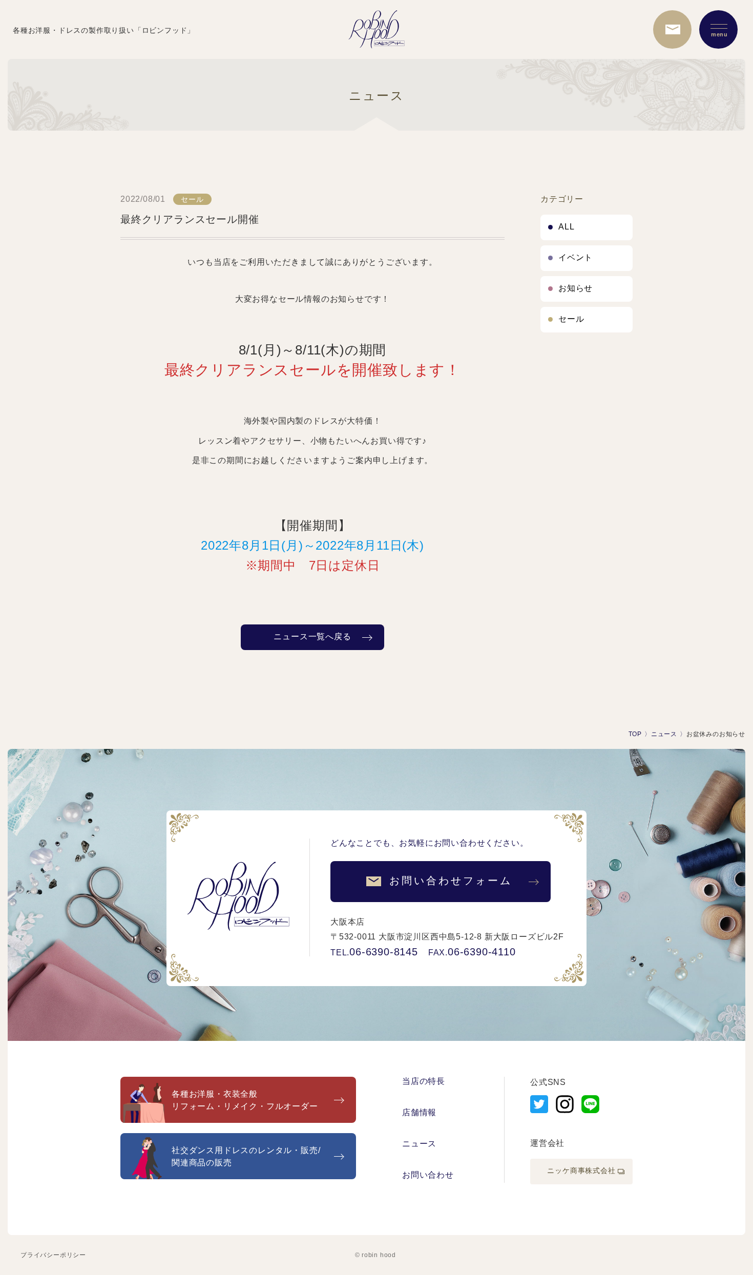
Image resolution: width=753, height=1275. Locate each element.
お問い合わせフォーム (450, 880)
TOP (635, 734)
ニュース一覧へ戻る (312, 636)
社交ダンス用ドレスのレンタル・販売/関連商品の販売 (246, 1156)
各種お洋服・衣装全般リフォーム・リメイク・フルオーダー (245, 1100)
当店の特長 (423, 1081)
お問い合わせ (428, 1175)
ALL (566, 226)
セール (571, 319)
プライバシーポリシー (53, 1255)
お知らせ (575, 288)
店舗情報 (419, 1112)
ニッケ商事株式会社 (581, 1170)
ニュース (664, 734)
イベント (575, 257)
